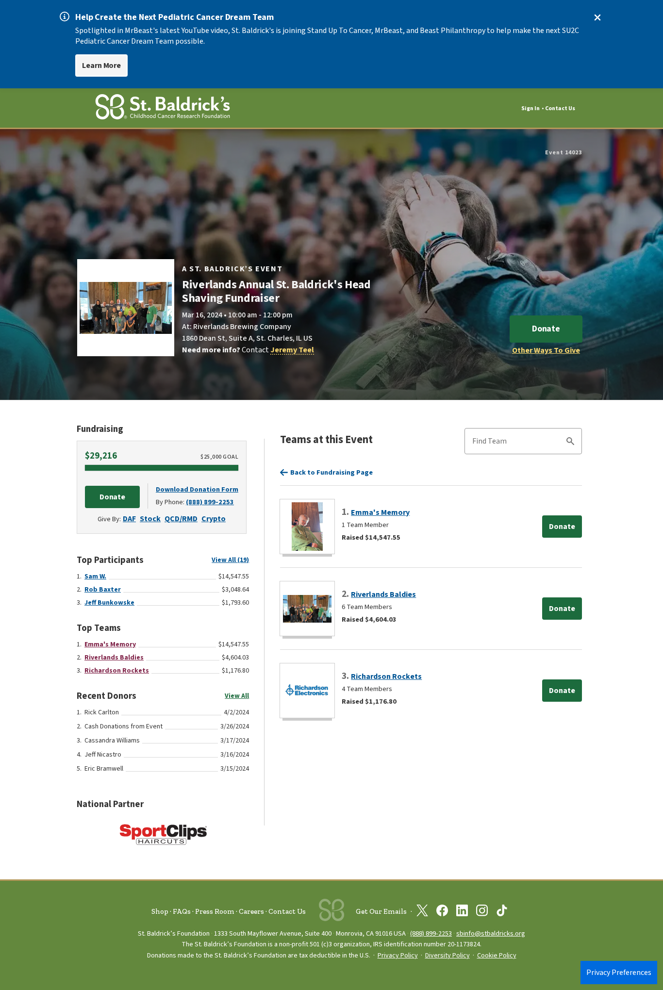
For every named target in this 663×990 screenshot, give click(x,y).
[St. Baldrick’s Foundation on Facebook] (442, 912)
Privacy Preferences (618, 972)
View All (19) (230, 560)
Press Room (214, 911)
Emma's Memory (110, 644)
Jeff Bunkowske (109, 603)
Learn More (101, 65)
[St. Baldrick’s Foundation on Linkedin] (462, 912)
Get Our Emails (381, 911)
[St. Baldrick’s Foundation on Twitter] (422, 912)
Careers (251, 911)
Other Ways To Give (546, 350)
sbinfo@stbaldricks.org (490, 933)
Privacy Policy (398, 955)
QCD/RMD (181, 518)
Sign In (530, 108)
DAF (129, 518)
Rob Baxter (102, 589)
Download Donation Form (197, 489)
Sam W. (95, 576)
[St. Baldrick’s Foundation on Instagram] (482, 912)
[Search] (570, 442)
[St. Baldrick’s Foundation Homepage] (162, 108)
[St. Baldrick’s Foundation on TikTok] (502, 912)
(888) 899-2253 (210, 502)
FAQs (182, 911)
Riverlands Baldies (114, 657)
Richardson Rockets (116, 671)
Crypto (213, 518)
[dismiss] (597, 17)
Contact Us (560, 108)
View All (237, 696)
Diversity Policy (447, 955)
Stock (150, 518)
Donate (546, 329)
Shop (159, 911)
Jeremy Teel (292, 350)
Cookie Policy (496, 955)
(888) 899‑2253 (431, 933)
